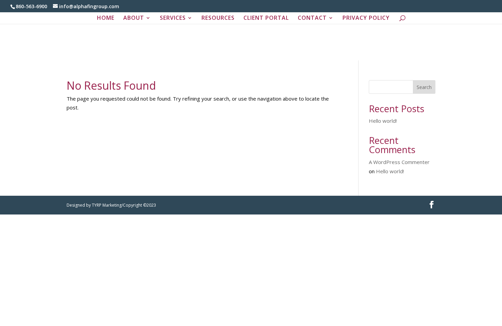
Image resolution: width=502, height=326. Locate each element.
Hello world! (383, 120)
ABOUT (133, 18)
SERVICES (173, 18)
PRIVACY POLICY (366, 18)
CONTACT (312, 18)
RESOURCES (218, 18)
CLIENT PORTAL (266, 18)
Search (424, 87)
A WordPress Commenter (399, 162)
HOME (105, 18)
